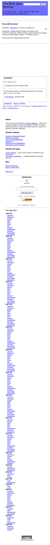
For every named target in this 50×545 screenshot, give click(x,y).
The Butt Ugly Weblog (12, 5)
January (10, 215)
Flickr (16, 38)
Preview (20, 196)
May (8, 222)
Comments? (7, 103)
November (11, 233)
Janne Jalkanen (32, 123)
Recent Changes (12, 165)
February (10, 217)
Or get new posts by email (27, 186)
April (8, 220)
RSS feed (26, 183)
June (9, 224)
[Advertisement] (25, 59)
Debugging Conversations (15, 145)
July (8, 226)
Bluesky (33, 205)
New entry (9, 171)
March (9, 219)
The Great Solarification (14, 140)
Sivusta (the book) (12, 138)
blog (22, 123)
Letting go (9, 141)
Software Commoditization (15, 143)
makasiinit (13, 28)
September (11, 229)
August (9, 227)
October (10, 231)
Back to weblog (19, 103)
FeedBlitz (32, 196)
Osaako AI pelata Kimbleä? (15, 136)
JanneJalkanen (9, 97)
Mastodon (25, 205)
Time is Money (11, 153)
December (11, 234)
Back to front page (12, 167)
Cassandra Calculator (14, 156)
